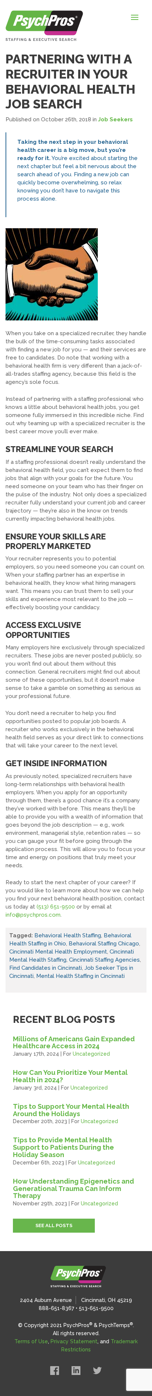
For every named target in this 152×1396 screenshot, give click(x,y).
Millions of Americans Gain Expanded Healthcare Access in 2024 (74, 1042)
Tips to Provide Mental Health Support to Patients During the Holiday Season (63, 1147)
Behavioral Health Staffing (67, 935)
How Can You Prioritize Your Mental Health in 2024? (70, 1076)
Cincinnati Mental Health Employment (58, 951)
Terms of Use (31, 1341)
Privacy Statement (74, 1341)
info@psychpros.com (33, 914)
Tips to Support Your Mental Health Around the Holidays (71, 1110)
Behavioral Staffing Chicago (104, 943)
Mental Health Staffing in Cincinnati (80, 976)
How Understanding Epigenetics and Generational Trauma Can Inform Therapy (73, 1188)
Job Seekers (115, 119)
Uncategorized (91, 1054)
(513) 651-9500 (56, 906)
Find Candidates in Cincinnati (45, 968)
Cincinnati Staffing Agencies (104, 959)
